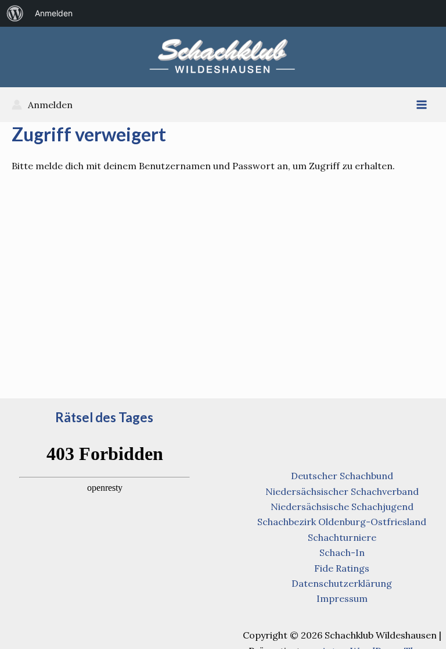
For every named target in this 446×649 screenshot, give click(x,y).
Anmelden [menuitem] (54, 13)
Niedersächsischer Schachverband (342, 491)
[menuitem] (15, 13)
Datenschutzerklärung (342, 583)
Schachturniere (342, 537)
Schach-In (342, 552)
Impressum (342, 598)
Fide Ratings (341, 568)
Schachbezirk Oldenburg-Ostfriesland (341, 521)
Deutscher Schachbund (342, 476)
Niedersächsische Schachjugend (342, 506)
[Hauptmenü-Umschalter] (421, 104)
